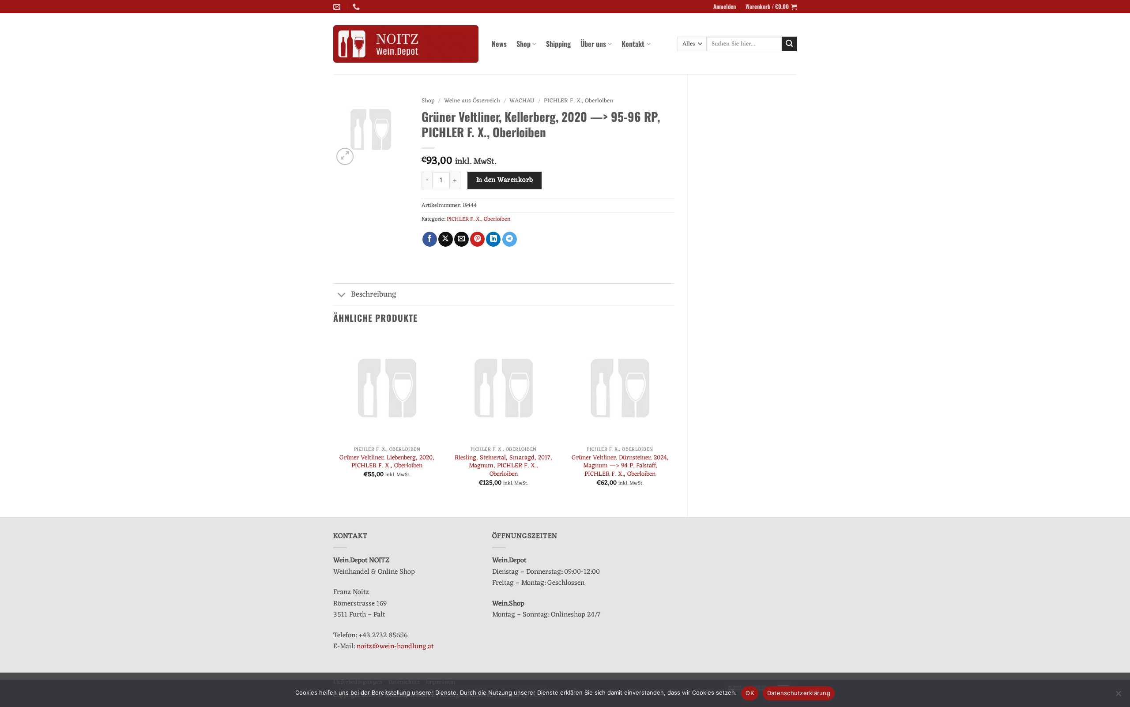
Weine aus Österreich (472, 100)
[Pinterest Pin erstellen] (477, 239)
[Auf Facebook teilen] (429, 239)
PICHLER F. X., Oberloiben (578, 100)
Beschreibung (373, 294)
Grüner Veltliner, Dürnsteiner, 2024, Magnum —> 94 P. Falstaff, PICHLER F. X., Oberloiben (620, 466)
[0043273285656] (357, 6)
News (499, 43)
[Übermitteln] (789, 44)
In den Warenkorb (504, 180)
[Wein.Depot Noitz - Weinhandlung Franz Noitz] (405, 44)
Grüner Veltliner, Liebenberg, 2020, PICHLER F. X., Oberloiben (386, 462)
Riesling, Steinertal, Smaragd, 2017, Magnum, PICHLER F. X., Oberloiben (503, 466)
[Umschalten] (341, 295)
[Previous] (333, 418)
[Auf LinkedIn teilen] (493, 239)
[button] (724, 6)
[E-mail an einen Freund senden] (461, 239)
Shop (523, 43)
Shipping (558, 43)
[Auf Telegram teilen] (509, 239)
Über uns (593, 43)
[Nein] (1118, 696)
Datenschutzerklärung (798, 692)
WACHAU (522, 100)
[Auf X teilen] (445, 239)
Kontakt (633, 43)
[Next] (673, 418)
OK (750, 692)
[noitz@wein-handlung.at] (338, 6)
